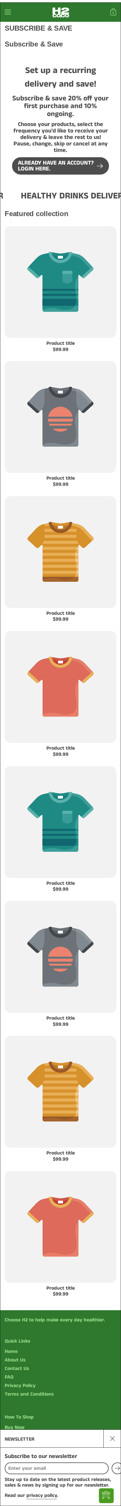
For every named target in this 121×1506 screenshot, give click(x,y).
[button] (114, 12)
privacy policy (41, 1495)
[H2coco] (60, 12)
